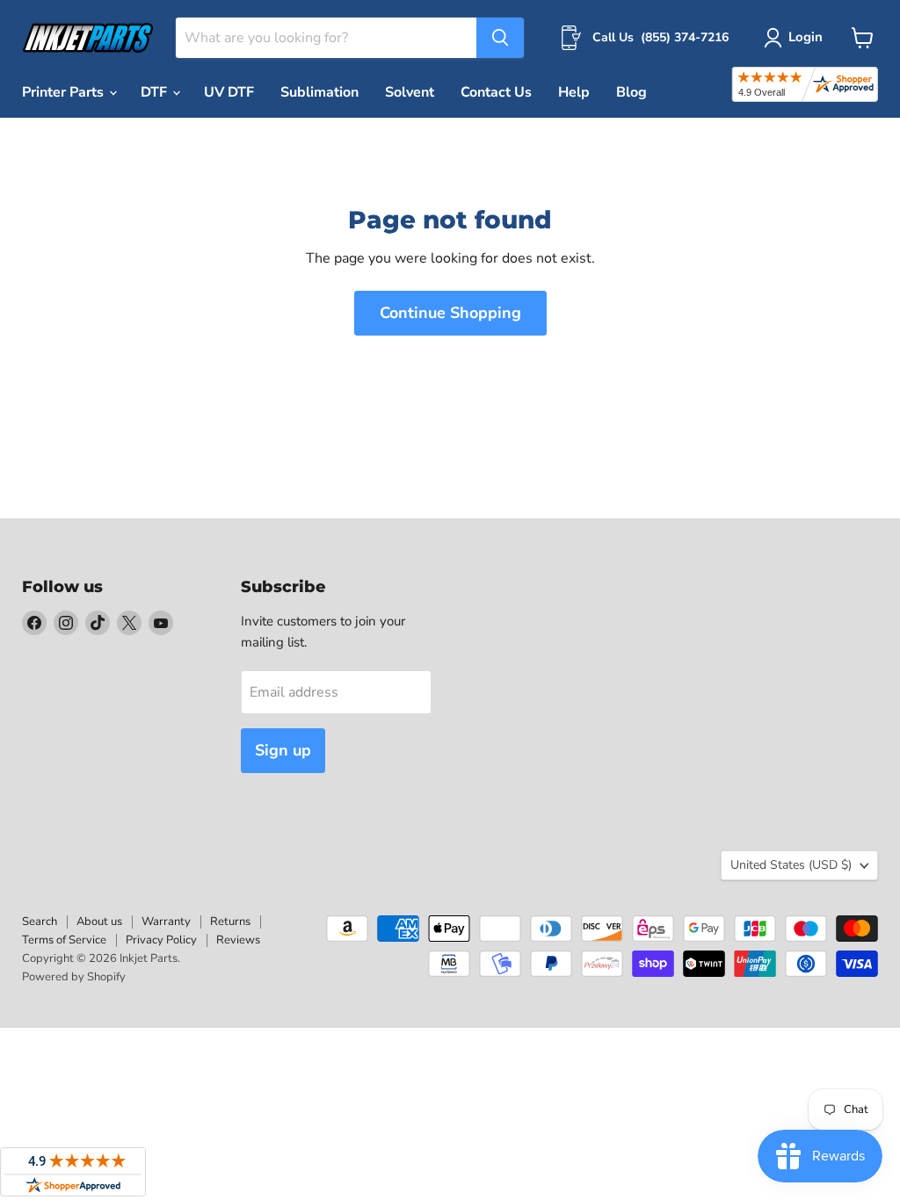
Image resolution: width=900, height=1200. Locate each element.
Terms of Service (64, 940)
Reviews (238, 940)
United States (791, 865)
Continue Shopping (450, 312)
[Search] (500, 38)
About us (99, 921)
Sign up (283, 750)
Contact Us (496, 92)
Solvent (409, 92)
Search (39, 921)
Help (574, 92)
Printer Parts (64, 92)
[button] (797, 37)
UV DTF (229, 92)
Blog (631, 92)
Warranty (166, 921)
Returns (230, 921)
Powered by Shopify (74, 977)
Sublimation (319, 92)
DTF (156, 92)
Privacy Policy (161, 940)
